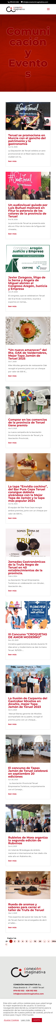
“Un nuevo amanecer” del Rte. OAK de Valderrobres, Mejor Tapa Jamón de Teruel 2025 (27, 354)
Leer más (25, 1020)
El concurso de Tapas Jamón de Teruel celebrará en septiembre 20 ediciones (28, 772)
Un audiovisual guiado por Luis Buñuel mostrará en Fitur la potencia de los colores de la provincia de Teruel (27, 210)
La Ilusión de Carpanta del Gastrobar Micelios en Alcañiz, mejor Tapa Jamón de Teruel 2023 (27, 703)
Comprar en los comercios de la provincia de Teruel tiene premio (27, 422)
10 (35, 941)
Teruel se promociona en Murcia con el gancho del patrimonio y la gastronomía (27, 140)
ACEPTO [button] (36, 1020)
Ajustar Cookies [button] (11, 1020)
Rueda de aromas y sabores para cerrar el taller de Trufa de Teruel (26, 907)
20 (40, 941)
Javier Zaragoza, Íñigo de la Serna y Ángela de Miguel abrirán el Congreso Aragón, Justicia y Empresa (27, 283)
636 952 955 (31, 990)
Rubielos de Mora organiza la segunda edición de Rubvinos (28, 840)
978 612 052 (18, 990)
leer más (12, 161)
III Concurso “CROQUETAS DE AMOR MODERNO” (27, 636)
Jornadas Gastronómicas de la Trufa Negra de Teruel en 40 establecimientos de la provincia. (26, 567)
